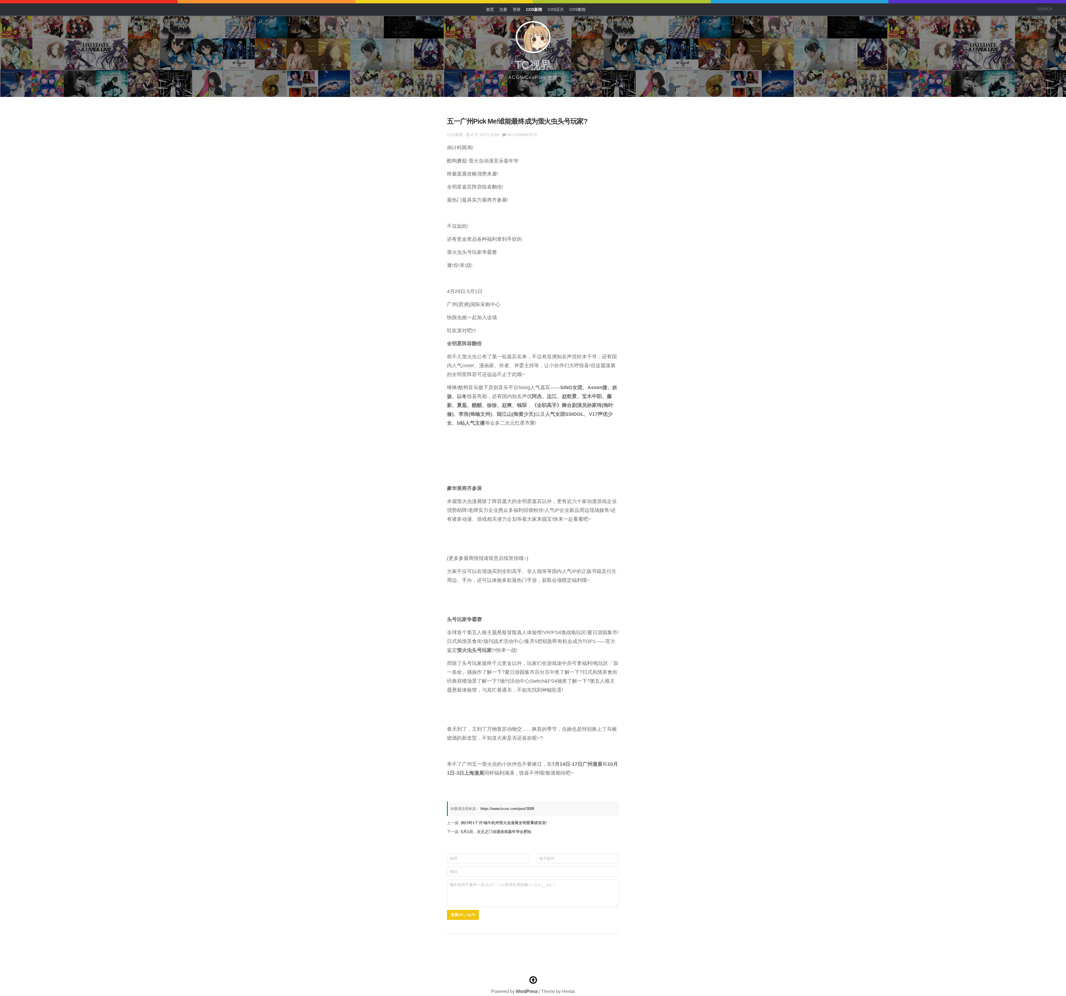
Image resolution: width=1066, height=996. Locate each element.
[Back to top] (533, 980)
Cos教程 (577, 9)
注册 (503, 9)
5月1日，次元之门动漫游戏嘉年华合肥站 (496, 831)
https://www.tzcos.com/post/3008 (507, 809)
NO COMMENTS (522, 134)
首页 (490, 9)
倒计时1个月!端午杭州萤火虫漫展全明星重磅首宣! (504, 822)
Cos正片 (556, 9)
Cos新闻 (534, 9)
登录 (517, 9)
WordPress (527, 991)
